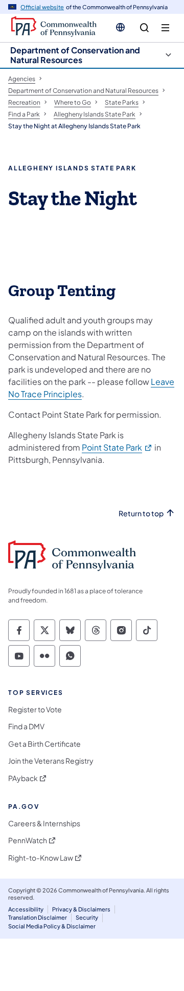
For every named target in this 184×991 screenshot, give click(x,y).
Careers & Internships (44, 823)
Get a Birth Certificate (44, 744)
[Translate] (120, 27)
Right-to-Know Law (40, 857)
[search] (144, 28)
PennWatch (27, 840)
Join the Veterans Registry (51, 760)
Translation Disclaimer (37, 917)
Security (87, 917)
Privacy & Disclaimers (81, 909)
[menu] (165, 28)
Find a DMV (26, 726)
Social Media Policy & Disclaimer (52, 926)
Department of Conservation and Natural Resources (75, 55)
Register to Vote (35, 709)
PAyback (23, 778)
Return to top (141, 513)
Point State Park (117, 447)
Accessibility (25, 909)
